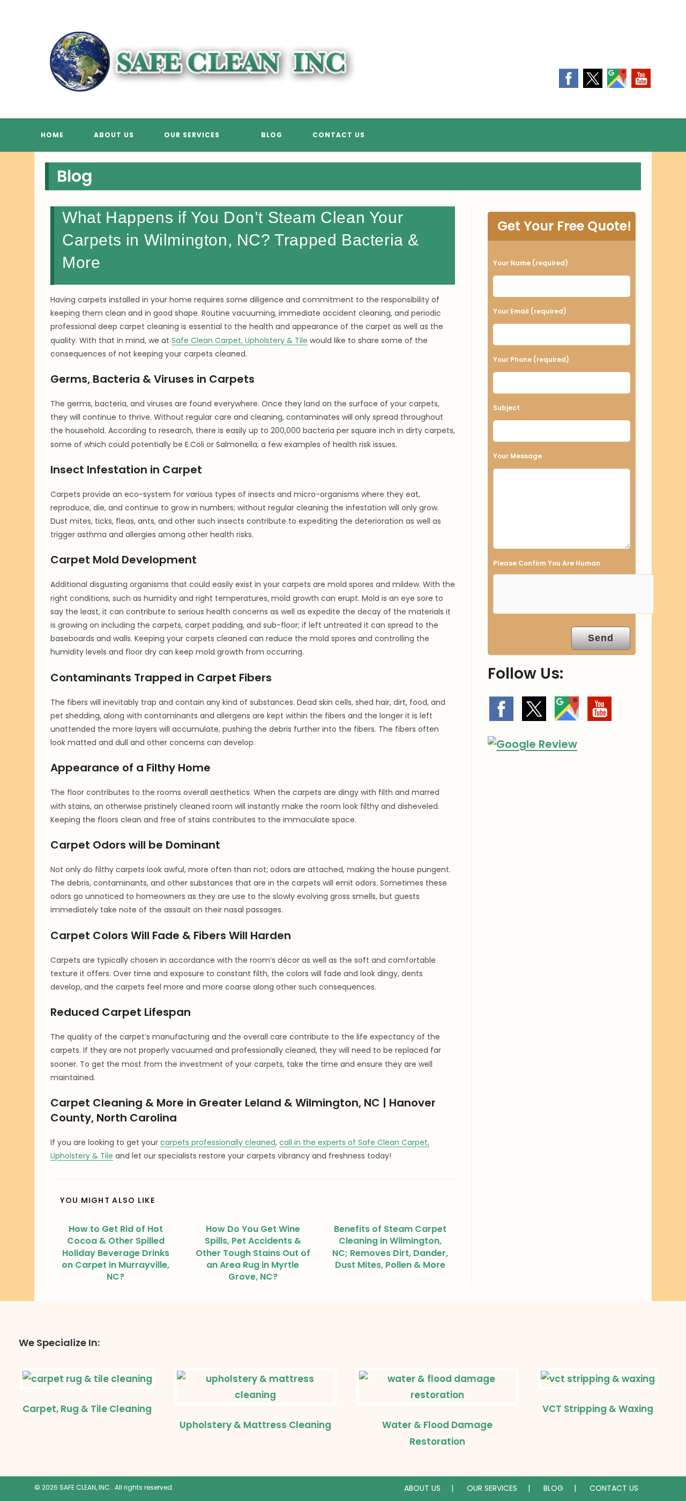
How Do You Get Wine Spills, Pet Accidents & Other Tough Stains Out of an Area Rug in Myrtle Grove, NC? (253, 1253)
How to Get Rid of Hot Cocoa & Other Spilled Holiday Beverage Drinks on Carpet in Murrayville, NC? (115, 1253)
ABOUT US (422, 1488)
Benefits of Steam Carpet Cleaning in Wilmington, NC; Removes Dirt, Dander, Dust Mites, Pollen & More (390, 1247)
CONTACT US (614, 1488)
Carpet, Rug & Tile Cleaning (87, 1408)
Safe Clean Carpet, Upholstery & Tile (240, 340)
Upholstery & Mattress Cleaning (255, 1424)
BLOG (553, 1488)
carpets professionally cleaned (217, 1142)
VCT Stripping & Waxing (597, 1408)
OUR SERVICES (492, 1488)
